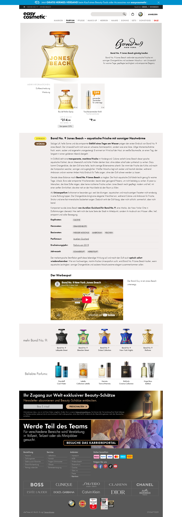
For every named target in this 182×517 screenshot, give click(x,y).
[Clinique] (64, 484)
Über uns (75, 470)
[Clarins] (118, 484)
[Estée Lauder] (37, 492)
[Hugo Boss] (37, 484)
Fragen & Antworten (55, 461)
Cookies (74, 467)
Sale (156, 20)
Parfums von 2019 (81, 245)
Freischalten (76, 406)
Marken (58, 20)
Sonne (125, 20)
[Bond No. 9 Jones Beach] (60, 50)
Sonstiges (145, 20)
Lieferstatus (52, 455)
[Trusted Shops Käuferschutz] (140, 14)
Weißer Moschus (81, 233)
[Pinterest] (105, 466)
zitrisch (40, 138)
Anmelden (153, 14)
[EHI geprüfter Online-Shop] (82, 504)
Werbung (46, 92)
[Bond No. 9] (129, 44)
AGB (73, 458)
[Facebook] (100, 466)
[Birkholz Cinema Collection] (126, 370)
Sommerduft (79, 252)
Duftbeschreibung (43, 88)
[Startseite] (24, 7)
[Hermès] (145, 492)
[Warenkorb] (132, 14)
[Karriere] (91, 434)
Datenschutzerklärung (83, 412)
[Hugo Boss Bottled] (148, 370)
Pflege (81, 20)
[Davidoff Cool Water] (61, 370)
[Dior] (118, 492)
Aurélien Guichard (81, 239)
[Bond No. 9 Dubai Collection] (104, 336)
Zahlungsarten (30, 458)
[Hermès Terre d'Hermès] (104, 370)
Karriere (75, 476)
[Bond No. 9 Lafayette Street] (61, 336)
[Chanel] (145, 484)
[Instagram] (95, 466)
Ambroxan (97, 233)
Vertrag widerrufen (31, 467)
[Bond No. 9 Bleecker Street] (83, 336)
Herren (104, 20)
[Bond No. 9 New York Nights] (126, 336)
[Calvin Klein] (91, 492)
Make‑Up (92, 20)
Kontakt (51, 458)
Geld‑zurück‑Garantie (33, 461)
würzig (40, 144)
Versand (28, 455)
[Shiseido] (91, 484)
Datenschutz (76, 464)
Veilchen (109, 233)
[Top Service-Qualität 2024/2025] (107, 503)
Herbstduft (93, 252)
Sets (134, 20)
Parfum (70, 20)
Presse (74, 473)
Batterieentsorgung (54, 467)
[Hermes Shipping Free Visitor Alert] (91, 2)
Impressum (75, 455)
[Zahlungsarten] (126, 456)
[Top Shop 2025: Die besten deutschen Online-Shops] (93, 503)
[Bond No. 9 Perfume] (148, 336)
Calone (76, 220)
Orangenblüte (80, 226)
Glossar (51, 464)
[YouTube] (115, 466)
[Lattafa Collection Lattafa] (83, 370)
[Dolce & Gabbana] (64, 492)
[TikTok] (110, 466)
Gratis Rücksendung (32, 464)
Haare (114, 20)
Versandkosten (49, 512)
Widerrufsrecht (77, 461)
